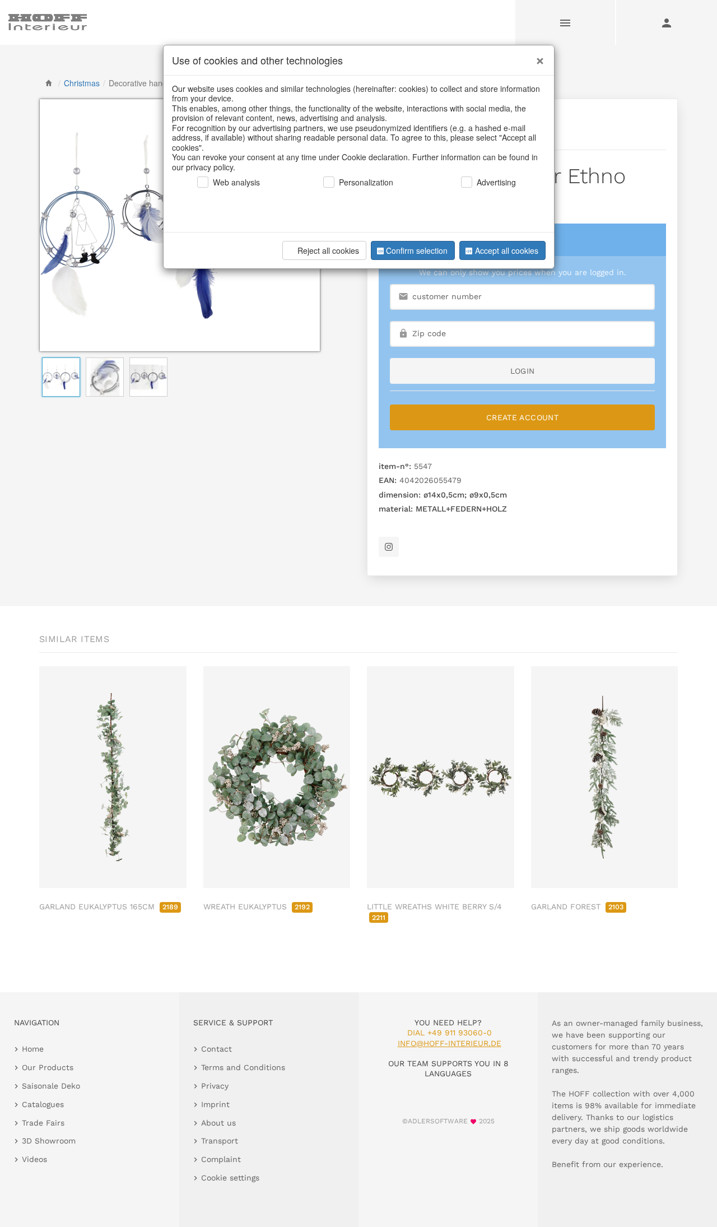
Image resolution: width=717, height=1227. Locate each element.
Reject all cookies (328, 250)
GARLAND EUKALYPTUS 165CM (108, 906)
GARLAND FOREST (577, 906)
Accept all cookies (506, 250)
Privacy (215, 1085)
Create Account (522, 417)
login (522, 370)
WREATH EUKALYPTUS (256, 906)
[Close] (537, 56)
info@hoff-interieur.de (449, 1043)
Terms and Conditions (243, 1067)
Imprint (215, 1104)
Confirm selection (417, 250)
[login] (666, 22)
